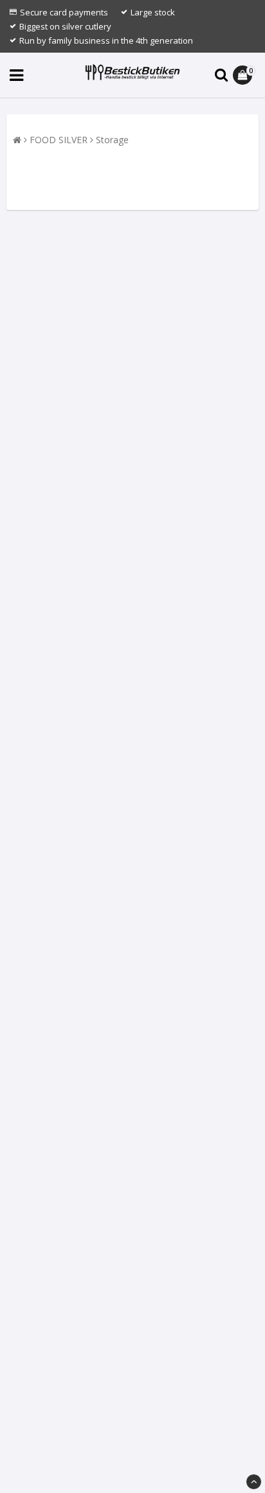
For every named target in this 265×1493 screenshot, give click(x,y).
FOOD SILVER (58, 140)
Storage (112, 140)
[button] (244, 75)
